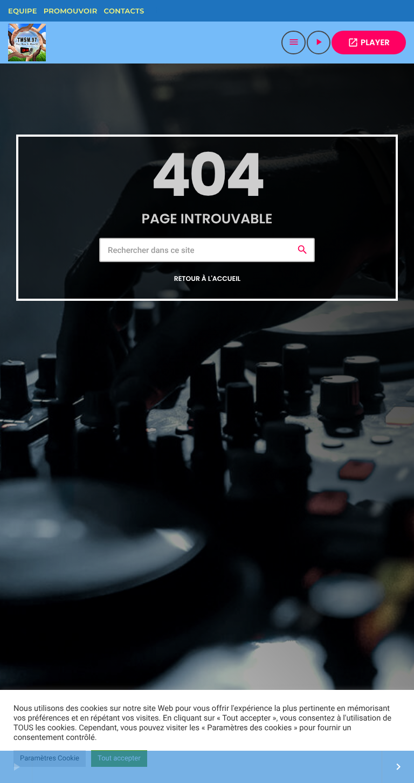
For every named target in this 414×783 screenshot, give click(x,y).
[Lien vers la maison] (27, 42)
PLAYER (369, 42)
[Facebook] (157, 10)
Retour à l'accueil (207, 279)
